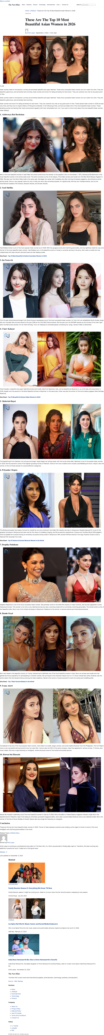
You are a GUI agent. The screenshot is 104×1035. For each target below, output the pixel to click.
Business (29, 4)
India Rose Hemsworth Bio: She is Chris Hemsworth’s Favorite (32, 960)
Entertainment (51, 4)
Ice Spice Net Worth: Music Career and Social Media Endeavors (33, 924)
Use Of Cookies (16, 1013)
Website (2, 852)
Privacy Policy (15, 1009)
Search (79, 4)
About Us (14, 1006)
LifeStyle (33, 11)
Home (27, 11)
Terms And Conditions (18, 1015)
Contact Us (65, 4)
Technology (42, 4)
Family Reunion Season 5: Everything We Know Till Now (30, 888)
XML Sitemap (18, 981)
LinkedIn (14, 1028)
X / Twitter (14, 1026)
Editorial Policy (16, 1011)
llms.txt (10, 981)
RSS (12, 1030)
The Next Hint (14, 4)
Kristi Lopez (31, 33)
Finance (35, 4)
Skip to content (5, 1)
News (23, 4)
